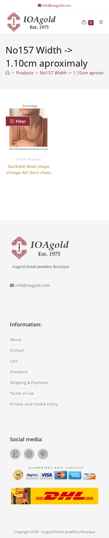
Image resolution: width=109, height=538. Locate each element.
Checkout (19, 371)
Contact (17, 350)
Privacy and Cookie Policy (34, 404)
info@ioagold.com (56, 5)
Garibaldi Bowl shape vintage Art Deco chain (28, 169)
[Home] (8, 73)
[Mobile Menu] (99, 22)
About (16, 339)
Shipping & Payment (29, 382)
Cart (14, 361)
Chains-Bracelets (28, 159)
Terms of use (22, 393)
